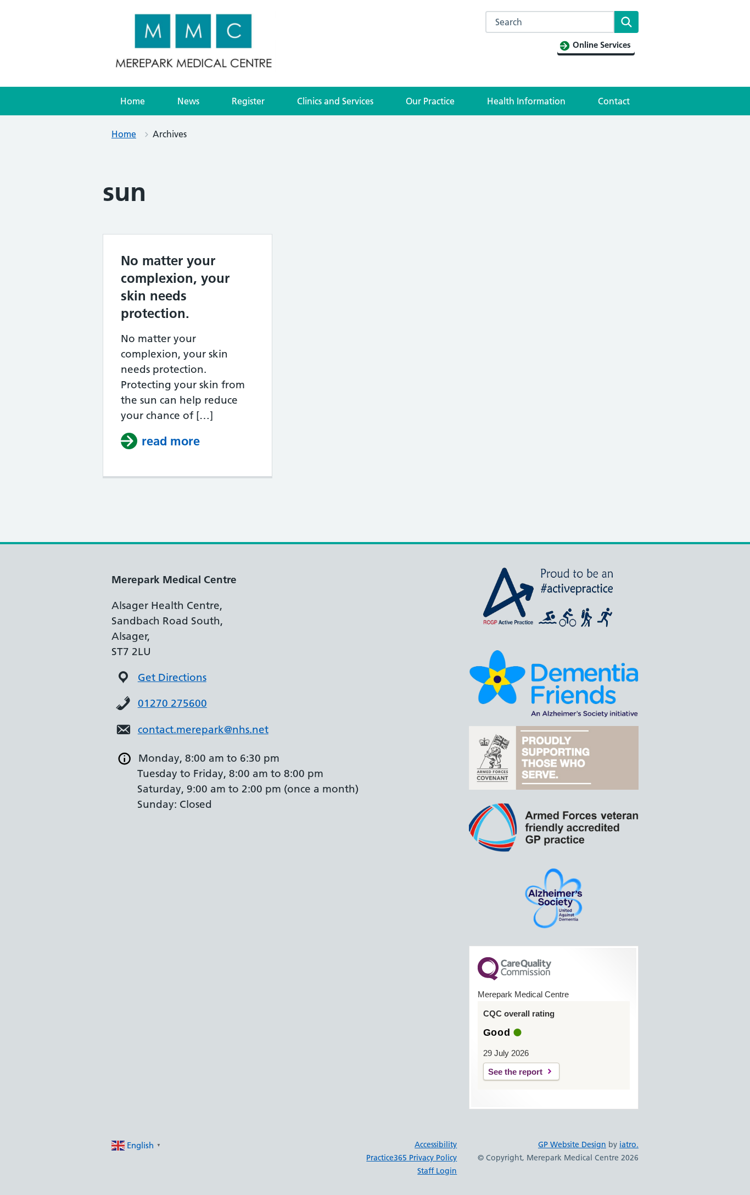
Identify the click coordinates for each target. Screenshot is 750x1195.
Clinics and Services (335, 101)
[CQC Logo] (514, 977)
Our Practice (430, 101)
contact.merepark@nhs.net (203, 729)
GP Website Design (572, 1144)
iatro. (629, 1144)
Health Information (526, 101)
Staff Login (437, 1171)
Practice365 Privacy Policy (411, 1158)
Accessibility (436, 1144)
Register (248, 101)
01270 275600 (172, 703)
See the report (515, 1071)
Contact (614, 101)
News (188, 101)
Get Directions (172, 677)
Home (132, 101)
